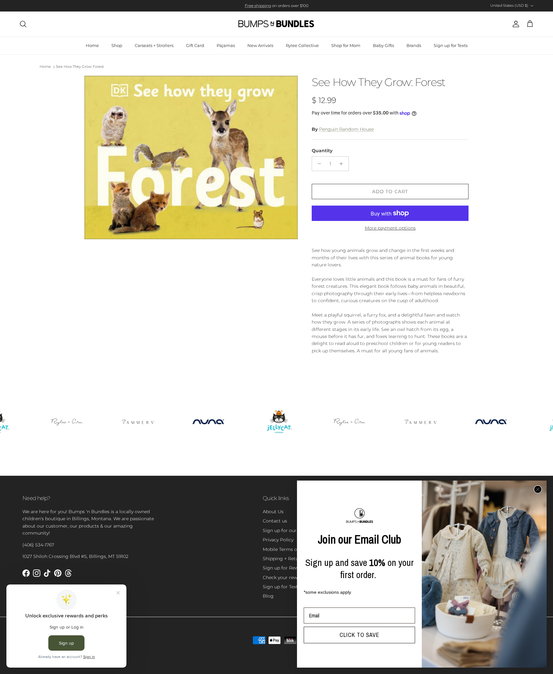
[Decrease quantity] (317, 164)
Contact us (275, 521)
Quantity (322, 150)
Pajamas (226, 45)
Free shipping (258, 5)
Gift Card (195, 45)
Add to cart (390, 191)
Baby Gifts (383, 45)
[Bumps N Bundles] (276, 24)
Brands (413, 45)
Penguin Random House (346, 129)
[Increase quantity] (343, 164)
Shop (116, 45)
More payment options (390, 228)
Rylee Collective (302, 45)
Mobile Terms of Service (289, 549)
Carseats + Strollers (154, 45)
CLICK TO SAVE (360, 635)
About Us (273, 511)
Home (92, 45)
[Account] (514, 24)
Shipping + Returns (284, 558)
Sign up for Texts (451, 45)
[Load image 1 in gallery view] (191, 157)
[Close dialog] (538, 489)
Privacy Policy (278, 540)
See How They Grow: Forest (80, 67)
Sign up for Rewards (285, 568)
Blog (268, 596)
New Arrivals (260, 45)
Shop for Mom (345, 45)
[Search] (23, 24)
